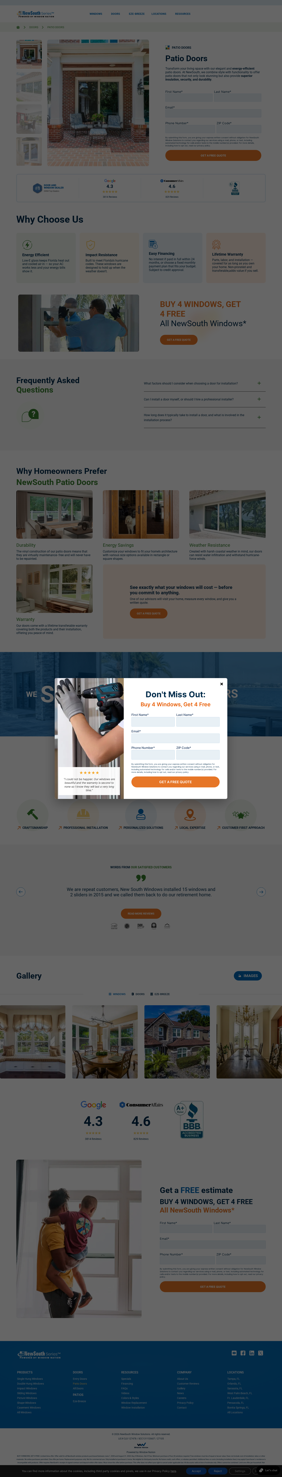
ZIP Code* (183, 747)
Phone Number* (143, 747)
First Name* (140, 714)
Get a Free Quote (175, 782)
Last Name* (184, 714)
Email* (136, 731)
